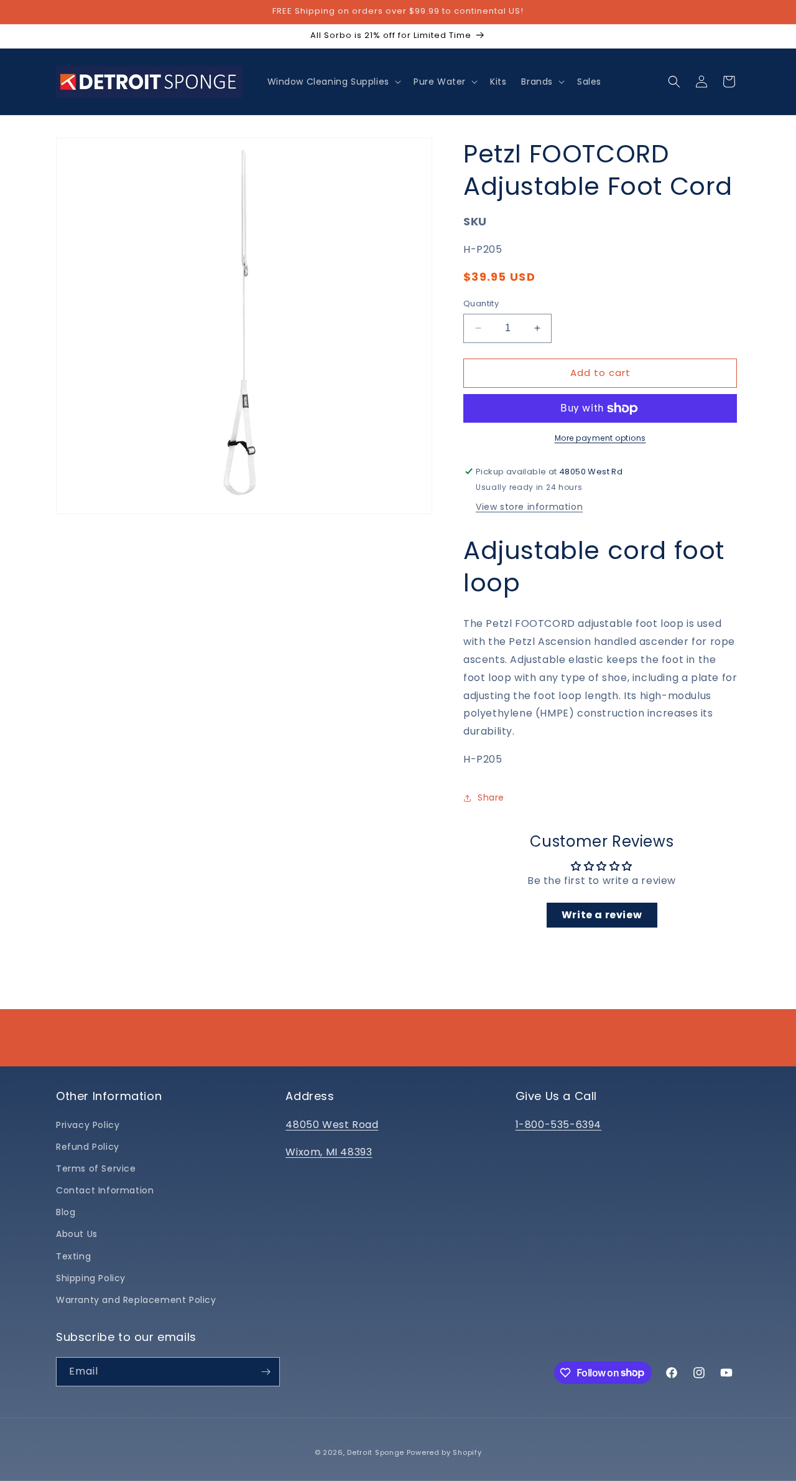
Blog (65, 1212)
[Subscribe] (265, 1371)
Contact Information (105, 1190)
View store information (529, 507)
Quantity (481, 303)
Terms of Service (96, 1168)
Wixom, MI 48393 (328, 1152)
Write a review (602, 915)
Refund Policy (87, 1146)
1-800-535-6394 (558, 1124)
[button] (333, 81)
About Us (77, 1234)
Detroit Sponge (375, 1452)
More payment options (600, 438)
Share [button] (491, 797)
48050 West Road (331, 1124)
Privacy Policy (87, 1125)
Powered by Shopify (444, 1452)
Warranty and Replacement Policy (136, 1300)
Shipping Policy (91, 1278)
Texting (73, 1256)
